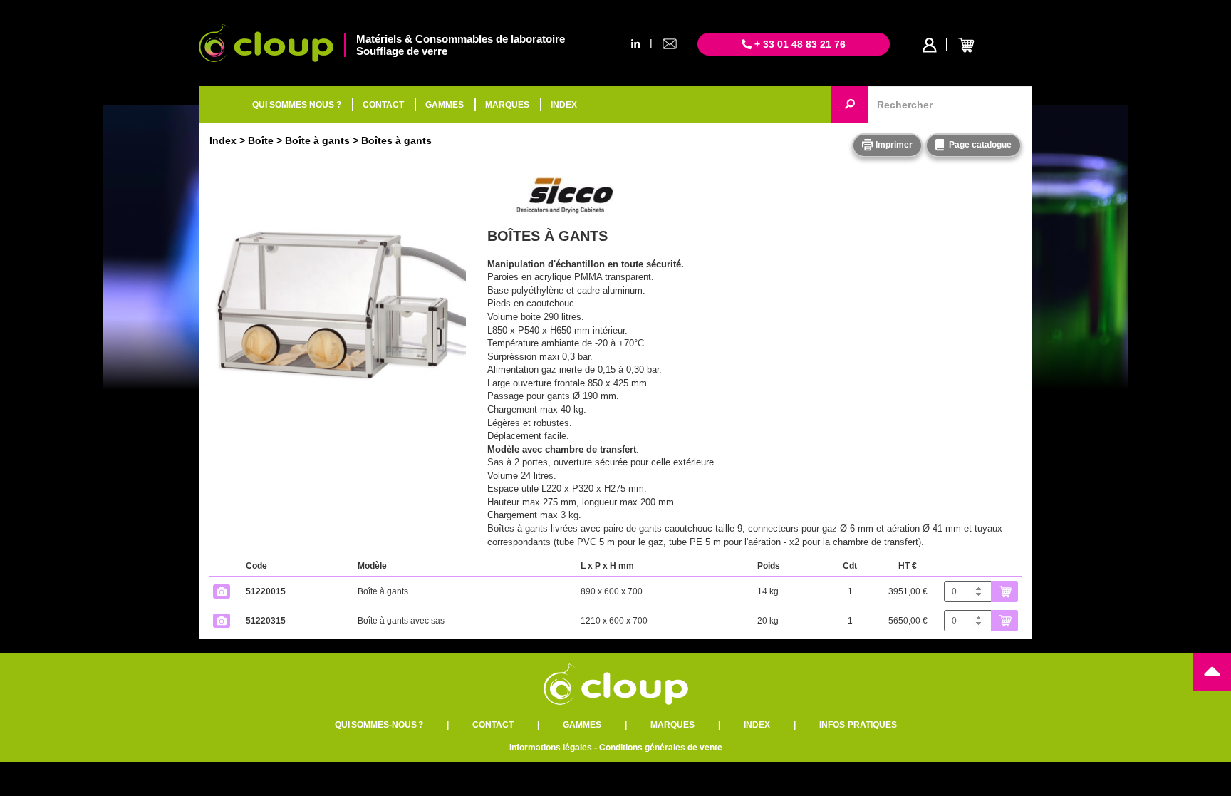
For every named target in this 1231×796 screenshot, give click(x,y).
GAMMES (444, 105)
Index (223, 140)
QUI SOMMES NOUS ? (296, 105)
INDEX (564, 105)
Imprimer (893, 145)
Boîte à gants (317, 140)
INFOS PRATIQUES (858, 725)
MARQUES (507, 105)
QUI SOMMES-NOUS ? (379, 725)
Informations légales (550, 748)
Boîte (261, 140)
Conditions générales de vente (660, 748)
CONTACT (383, 105)
